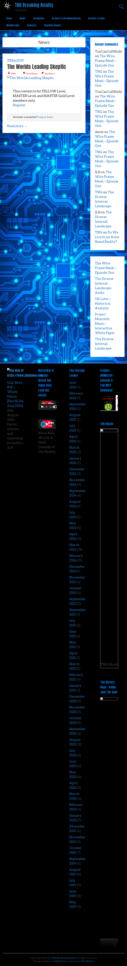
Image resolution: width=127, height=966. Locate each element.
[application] (47, 405)
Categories (38, 18)
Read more (17, 126)
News (51, 73)
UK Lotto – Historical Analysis (103, 303)
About (22, 18)
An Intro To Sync (96, 18)
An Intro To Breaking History (66, 18)
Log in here (45, 117)
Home (9, 18)
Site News (31, 73)
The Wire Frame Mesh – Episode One (105, 60)
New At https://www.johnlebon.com (25, 373)
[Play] (42, 406)
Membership (12, 25)
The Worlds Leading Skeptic (36, 67)
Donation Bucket (52, 25)
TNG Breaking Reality (34, 5)
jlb (46, 73)
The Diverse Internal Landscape (104, 343)
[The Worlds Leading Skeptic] (30, 78)
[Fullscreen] (55, 406)
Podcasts (31, 25)
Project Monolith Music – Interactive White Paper (105, 324)
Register (19, 105)
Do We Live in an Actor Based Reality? (107, 237)
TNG (13, 73)
